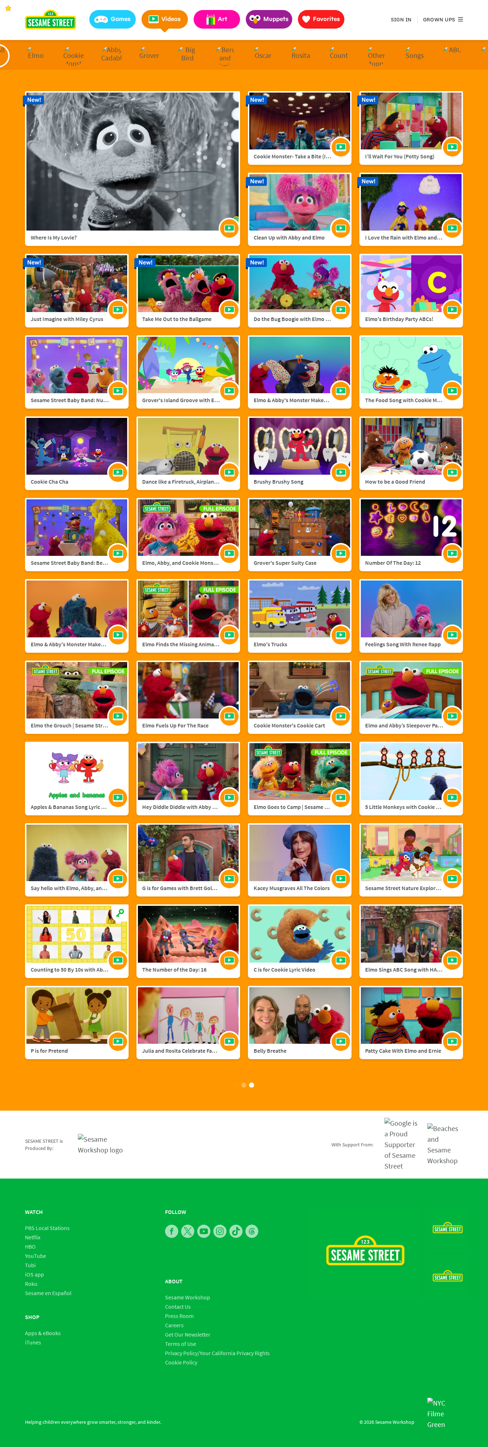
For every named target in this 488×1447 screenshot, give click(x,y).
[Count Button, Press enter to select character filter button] (338, 55)
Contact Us (178, 1306)
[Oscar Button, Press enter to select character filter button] (263, 55)
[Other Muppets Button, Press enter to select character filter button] (376, 55)
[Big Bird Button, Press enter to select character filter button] (187, 55)
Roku (31, 1283)
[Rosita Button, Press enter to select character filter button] (300, 55)
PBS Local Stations (47, 1227)
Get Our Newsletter (187, 1334)
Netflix (32, 1237)
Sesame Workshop (187, 1297)
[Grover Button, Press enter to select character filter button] (149, 55)
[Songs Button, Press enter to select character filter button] (414, 55)
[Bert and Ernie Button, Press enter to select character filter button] (225, 55)
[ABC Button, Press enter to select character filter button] (452, 55)
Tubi (30, 1265)
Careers (174, 1325)
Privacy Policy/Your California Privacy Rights (217, 1353)
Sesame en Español (48, 1293)
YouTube (35, 1255)
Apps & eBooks (43, 1333)
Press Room (179, 1315)
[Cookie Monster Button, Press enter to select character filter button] (73, 55)
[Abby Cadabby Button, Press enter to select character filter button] (111, 55)
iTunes (33, 1342)
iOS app (34, 1274)
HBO (30, 1246)
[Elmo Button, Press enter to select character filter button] (35, 55)
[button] (112, 19)
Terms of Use (180, 1343)
